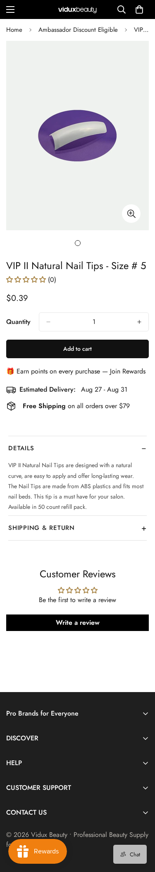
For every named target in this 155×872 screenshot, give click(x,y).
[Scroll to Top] (140, 828)
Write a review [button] (78, 622)
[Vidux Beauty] (77, 10)
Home (14, 29)
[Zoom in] (131, 213)
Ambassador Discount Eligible (78, 29)
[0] (139, 9)
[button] (27, 279)
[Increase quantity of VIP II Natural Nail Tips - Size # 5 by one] (139, 322)
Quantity (18, 321)
